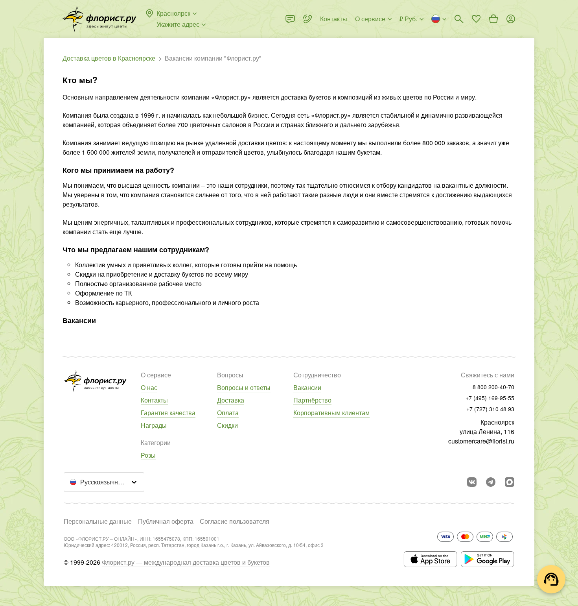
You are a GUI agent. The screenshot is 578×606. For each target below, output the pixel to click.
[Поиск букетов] (459, 19)
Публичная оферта (165, 521)
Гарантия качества (168, 412)
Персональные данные (98, 521)
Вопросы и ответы (244, 387)
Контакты (154, 400)
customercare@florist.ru (481, 440)
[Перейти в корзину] (493, 19)
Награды (154, 425)
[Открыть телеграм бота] (491, 482)
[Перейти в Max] (509, 482)
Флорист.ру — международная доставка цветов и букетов (186, 562)
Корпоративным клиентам (331, 412)
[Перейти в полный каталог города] (99, 19)
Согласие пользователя (234, 521)
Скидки (227, 425)
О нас (149, 387)
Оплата (228, 412)
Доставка (230, 400)
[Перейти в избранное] (476, 19)
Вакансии (307, 387)
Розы (148, 455)
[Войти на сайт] (511, 19)
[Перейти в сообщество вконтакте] (472, 482)
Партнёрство (312, 400)
